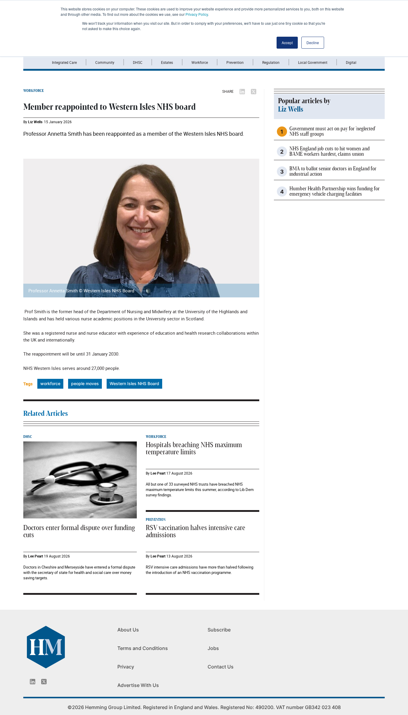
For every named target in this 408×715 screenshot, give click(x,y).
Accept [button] (287, 42)
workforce (50, 383)
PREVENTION (155, 519)
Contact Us (221, 667)
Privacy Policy (196, 14)
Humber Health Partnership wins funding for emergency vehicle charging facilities (334, 191)
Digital (351, 62)
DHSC (137, 62)
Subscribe (219, 630)
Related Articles (45, 413)
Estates (167, 62)
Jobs (213, 648)
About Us (128, 630)
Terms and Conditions (142, 648)
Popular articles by (304, 101)
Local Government (312, 62)
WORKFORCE (33, 90)
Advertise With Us (138, 685)
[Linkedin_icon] (32, 681)
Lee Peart (35, 556)
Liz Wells (35, 121)
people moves (85, 383)
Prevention (235, 62)
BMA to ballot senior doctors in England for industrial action (332, 171)
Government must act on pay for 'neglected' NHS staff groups (332, 131)
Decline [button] (312, 42)
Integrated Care (64, 62)
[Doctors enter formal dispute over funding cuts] (80, 479)
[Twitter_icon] (44, 681)
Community (104, 62)
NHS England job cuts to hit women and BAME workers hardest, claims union (329, 151)
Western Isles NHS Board (134, 383)
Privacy (125, 667)
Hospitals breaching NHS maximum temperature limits (194, 448)
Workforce (199, 62)
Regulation (271, 62)
